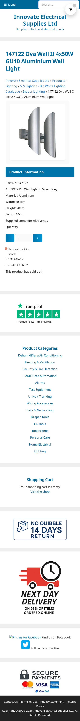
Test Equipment (40, 390)
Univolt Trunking (40, 396)
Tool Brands (40, 431)
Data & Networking (40, 410)
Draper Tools (40, 417)
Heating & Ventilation (40, 362)
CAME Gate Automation (40, 376)
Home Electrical (40, 444)
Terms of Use (29, 701)
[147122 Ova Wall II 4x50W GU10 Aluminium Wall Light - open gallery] (37, 159)
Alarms (40, 383)
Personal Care (40, 437)
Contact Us (11, 701)
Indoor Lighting (34, 91)
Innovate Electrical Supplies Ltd (40, 20)
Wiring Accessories (40, 403)
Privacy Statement (51, 701)
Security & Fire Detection (40, 369)
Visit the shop (40, 492)
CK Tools (40, 424)
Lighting (11, 86)
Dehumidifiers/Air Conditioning (40, 355)
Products (58, 81)
